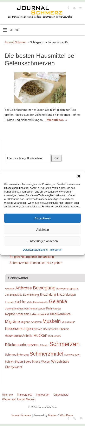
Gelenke (58, 301)
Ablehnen (42, 229)
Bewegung (44, 287)
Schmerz (43, 345)
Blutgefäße (16, 294)
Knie (49, 308)
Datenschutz (60, 394)
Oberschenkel (51, 329)
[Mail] (80, 8)
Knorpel (57, 308)
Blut (7, 294)
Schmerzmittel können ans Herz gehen (35, 262)
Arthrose (23, 288)
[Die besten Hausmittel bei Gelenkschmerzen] (42, 88)
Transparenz (24, 394)
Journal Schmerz (16, 42)
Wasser (45, 361)
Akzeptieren (42, 218)
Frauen (9, 302)
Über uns (7, 394)
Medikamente (60, 314)
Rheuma (64, 329)
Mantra (52, 415)
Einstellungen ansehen (42, 241)
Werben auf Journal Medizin (18, 399)
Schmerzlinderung (17, 354)
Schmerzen (64, 343)
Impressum (56, 249)
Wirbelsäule (60, 361)
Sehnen (9, 361)
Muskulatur (68, 322)
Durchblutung (31, 294)
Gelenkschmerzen (14, 308)
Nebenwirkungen (19, 329)
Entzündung (48, 294)
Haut (26, 308)
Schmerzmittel (46, 354)
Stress (36, 361)
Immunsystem (37, 308)
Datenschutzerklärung (35, 249)
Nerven (38, 329)
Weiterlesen (57, 119)
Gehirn (20, 302)
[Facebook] (68, 8)
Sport (27, 361)
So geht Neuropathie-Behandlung (31, 256)
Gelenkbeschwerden (37, 302)
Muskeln (51, 321)
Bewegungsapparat (67, 288)
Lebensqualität (39, 314)
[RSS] (74, 8)
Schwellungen (72, 354)
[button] (79, 176)
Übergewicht (13, 367)
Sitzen (19, 361)
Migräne (12, 321)
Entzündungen (66, 294)
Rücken (40, 335)
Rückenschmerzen (22, 345)
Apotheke (9, 288)
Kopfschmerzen (17, 314)
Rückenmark (54, 336)
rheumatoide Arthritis (19, 335)
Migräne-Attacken (31, 322)
